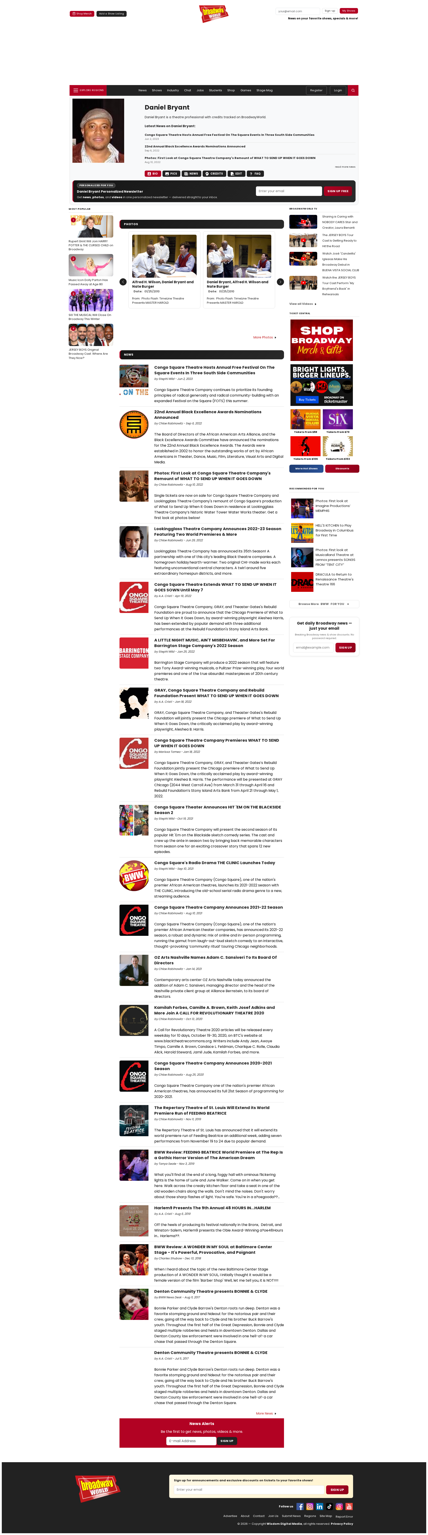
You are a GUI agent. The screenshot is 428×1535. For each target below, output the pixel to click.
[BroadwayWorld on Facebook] (300, 1506)
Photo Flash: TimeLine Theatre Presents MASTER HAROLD (158, 300)
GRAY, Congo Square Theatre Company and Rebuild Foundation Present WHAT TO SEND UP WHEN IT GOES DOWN (216, 692)
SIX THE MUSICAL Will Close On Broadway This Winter (90, 306)
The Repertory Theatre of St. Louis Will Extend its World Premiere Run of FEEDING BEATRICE (212, 1110)
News (143, 90)
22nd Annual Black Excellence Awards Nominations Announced (195, 147)
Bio (155, 173)
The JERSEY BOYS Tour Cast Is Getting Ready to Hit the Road (339, 240)
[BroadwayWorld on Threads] (339, 1506)
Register (316, 90)
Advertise (230, 1516)
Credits (216, 173)
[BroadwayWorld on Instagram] (310, 1506)
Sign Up (226, 1441)
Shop (231, 90)
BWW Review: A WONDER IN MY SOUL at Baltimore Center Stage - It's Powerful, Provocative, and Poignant (213, 1249)
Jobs (200, 90)
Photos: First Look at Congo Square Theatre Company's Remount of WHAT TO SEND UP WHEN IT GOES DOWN (230, 158)
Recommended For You (306, 488)
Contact (259, 1516)
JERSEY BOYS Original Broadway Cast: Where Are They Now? (88, 343)
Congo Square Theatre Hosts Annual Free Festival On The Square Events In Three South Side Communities (230, 135)
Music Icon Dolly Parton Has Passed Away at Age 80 (88, 271)
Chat (187, 90)
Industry (173, 90)
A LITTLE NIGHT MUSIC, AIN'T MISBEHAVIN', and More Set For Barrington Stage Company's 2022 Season (214, 642)
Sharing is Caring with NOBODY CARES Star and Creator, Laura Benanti (340, 222)
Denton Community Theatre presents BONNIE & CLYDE (211, 1291)
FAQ (258, 173)
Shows (157, 90)
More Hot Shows (306, 468)
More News (264, 1413)
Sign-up (330, 10)
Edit (238, 173)
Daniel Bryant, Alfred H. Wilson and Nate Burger (237, 286)
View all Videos (301, 304)
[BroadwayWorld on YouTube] (349, 1506)
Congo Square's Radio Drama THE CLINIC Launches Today (214, 862)
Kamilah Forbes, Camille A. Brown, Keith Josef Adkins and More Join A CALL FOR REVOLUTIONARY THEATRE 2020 (214, 1010)
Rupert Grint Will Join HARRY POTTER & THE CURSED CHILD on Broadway (91, 234)
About (245, 1516)
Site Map (326, 1516)
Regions (310, 1516)
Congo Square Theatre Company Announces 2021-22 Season (218, 907)
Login (338, 90)
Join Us (273, 1516)
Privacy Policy (342, 1524)
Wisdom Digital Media (284, 1524)
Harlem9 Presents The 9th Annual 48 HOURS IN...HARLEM (212, 1208)
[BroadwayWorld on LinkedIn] (320, 1506)
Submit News (291, 1516)
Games (246, 90)
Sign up (345, 647)
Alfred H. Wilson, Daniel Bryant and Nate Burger (163, 286)
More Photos (263, 337)
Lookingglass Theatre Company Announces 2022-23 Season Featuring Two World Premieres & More (217, 531)
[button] (353, 90)
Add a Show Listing (111, 13)
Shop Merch (84, 13)
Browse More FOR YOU (321, 604)
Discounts (342, 468)
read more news (345, 167)
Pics (173, 173)
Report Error (344, 1517)
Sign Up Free (337, 191)
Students (215, 90)
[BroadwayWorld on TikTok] (329, 1506)
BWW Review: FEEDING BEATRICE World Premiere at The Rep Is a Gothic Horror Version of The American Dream (218, 1154)
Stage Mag (265, 90)
